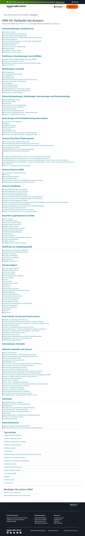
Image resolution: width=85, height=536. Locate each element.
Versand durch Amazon (40, 519)
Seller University (58, 523)
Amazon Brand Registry (41, 518)
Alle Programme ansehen (41, 523)
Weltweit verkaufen (11, 521)
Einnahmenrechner (59, 518)
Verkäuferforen (58, 519)
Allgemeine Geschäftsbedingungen (38, 530)
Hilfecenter (57, 521)
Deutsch (74, 505)
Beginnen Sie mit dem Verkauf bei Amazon (17, 518)
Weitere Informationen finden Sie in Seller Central (17, 495)
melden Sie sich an (23, 23)
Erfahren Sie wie (60, 2)
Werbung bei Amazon (40, 521)
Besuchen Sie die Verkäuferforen (12, 492)
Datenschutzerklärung (53, 530)
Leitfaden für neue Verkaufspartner (16, 519)
